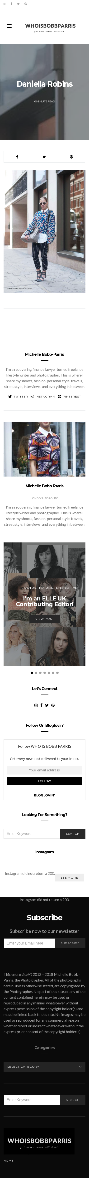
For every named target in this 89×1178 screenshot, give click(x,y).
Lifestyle (63, 587)
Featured (46, 587)
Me (75, 587)
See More (69, 877)
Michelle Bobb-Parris (44, 354)
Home (9, 1160)
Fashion (30, 587)
